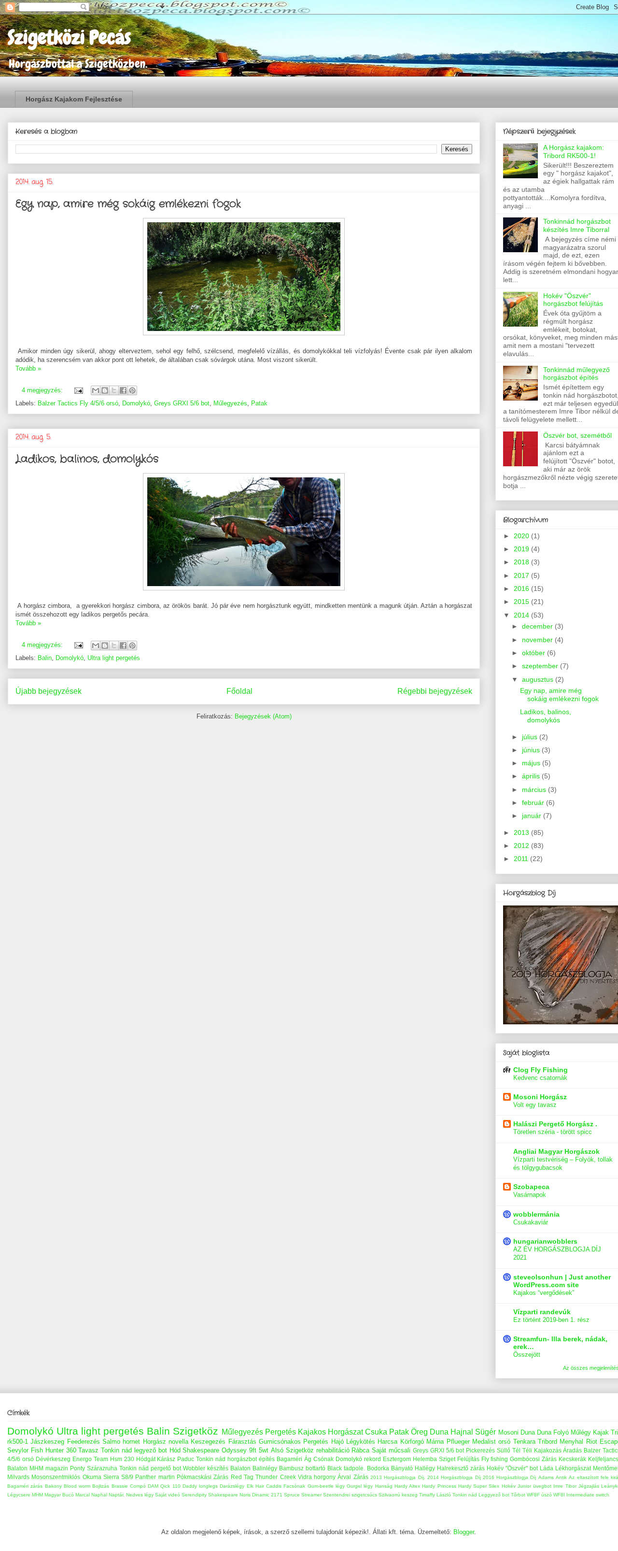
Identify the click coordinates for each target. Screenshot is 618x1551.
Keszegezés (208, 1441)
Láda (546, 1468)
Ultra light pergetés (113, 657)
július (530, 737)
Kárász (166, 1459)
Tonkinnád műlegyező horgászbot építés (576, 374)
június (532, 750)
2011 (522, 858)
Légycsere (18, 1494)
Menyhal (571, 1441)
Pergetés (280, 1432)
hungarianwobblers (545, 1241)
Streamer (311, 1494)
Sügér (485, 1432)
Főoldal (239, 691)
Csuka (376, 1432)
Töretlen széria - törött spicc (552, 1131)
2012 (522, 845)
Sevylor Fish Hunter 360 (41, 1450)
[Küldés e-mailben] (95, 390)
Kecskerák (572, 1459)
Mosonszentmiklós (55, 1477)
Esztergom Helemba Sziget (419, 1459)
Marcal (82, 1494)
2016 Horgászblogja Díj (509, 1477)
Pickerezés (480, 1450)
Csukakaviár (530, 1222)
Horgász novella (165, 1441)
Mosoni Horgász (540, 1097)
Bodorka (378, 1468)
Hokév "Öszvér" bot (512, 1468)
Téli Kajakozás (542, 1450)
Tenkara (524, 1441)
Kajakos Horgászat (330, 1432)
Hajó (337, 1441)
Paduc (185, 1459)
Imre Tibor (564, 1486)
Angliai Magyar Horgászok (556, 1151)
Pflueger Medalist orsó (479, 1441)
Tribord (547, 1441)
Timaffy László (435, 1494)
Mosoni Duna (516, 1432)
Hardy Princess (439, 1486)
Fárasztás (242, 1441)
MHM (37, 1494)
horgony (325, 1477)
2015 (522, 601)
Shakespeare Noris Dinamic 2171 (245, 1494)
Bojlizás (100, 1486)
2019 (522, 549)
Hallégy (425, 1468)
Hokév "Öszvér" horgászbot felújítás (573, 300)
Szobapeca (531, 1187)
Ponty (77, 1468)
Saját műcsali (391, 1450)
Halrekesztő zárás (461, 1468)
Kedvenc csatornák (540, 1077)
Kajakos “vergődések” (543, 1292)
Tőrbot (518, 1494)
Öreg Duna (430, 1432)
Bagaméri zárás (24, 1486)
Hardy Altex (407, 1486)
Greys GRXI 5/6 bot (182, 403)
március (535, 789)
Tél (516, 1450)
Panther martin (154, 1477)
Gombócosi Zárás (533, 1459)
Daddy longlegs (200, 1486)
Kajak (601, 1432)
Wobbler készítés (205, 1468)
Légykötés (360, 1441)
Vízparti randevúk (542, 1312)
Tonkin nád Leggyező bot (480, 1494)
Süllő (503, 1450)
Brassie (120, 1486)
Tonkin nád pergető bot (150, 1468)
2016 (522, 588)
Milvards (18, 1477)
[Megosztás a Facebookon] (123, 390)
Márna (435, 1441)
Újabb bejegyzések (48, 691)
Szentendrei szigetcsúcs (350, 1494)
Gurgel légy (360, 1486)
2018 (522, 562)
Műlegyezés (230, 403)
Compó (138, 1486)
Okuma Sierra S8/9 (108, 1477)
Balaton (240, 1468)
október (534, 653)
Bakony (53, 1486)
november (538, 640)
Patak (259, 403)
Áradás (572, 1450)
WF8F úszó (539, 1494)
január (532, 815)
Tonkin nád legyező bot (134, 1450)
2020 (522, 536)
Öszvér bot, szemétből (577, 435)
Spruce (292, 1494)
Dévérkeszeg (53, 1459)
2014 (522, 615)
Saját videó (167, 1494)
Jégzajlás (588, 1486)
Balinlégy (265, 1468)
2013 (522, 832)
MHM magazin (48, 1468)
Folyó (561, 1432)
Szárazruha (102, 1468)
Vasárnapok (529, 1194)
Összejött (526, 1354)
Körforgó (412, 1441)
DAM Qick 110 (164, 1486)
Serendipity (194, 1494)
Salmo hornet (121, 1441)
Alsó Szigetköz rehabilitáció (310, 1450)
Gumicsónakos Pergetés (293, 1441)
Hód (175, 1450)
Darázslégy (232, 1486)
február (534, 802)
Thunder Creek (275, 1477)
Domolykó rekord (358, 1459)
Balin (45, 657)
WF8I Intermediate (573, 1494)
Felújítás (468, 1459)
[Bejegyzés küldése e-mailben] (78, 390)
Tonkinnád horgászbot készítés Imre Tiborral (577, 225)
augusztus (538, 679)
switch (602, 1494)
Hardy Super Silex (479, 1486)
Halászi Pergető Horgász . (555, 1124)
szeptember (541, 666)
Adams (546, 1477)
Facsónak (294, 1486)
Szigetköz (195, 1430)
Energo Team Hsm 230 (103, 1459)
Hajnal (461, 1432)
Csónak (323, 1459)
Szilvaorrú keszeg (398, 1494)
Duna (544, 1432)
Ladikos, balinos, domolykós (86, 459)
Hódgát (145, 1459)
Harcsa (387, 1441)
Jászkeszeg (47, 1441)
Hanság (384, 1486)
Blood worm (77, 1486)
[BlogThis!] (105, 390)
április (532, 776)
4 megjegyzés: (43, 390)
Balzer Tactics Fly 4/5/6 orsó (78, 403)
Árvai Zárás (352, 1477)
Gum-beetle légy (326, 1486)
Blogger (463, 1532)
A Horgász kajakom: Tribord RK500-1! (573, 151)
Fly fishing (494, 1459)
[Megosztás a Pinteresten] (132, 390)
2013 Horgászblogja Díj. (397, 1477)
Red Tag (242, 1477)
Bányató (402, 1468)
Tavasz (88, 1450)
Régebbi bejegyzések (434, 691)
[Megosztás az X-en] (114, 390)
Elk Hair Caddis (264, 1486)
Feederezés (83, 1441)
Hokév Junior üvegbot (527, 1486)
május (532, 763)
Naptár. (117, 1494)
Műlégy (581, 1432)
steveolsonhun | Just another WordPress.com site (562, 1281)
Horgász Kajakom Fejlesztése (74, 99)
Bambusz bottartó (302, 1468)
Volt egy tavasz (535, 1104)
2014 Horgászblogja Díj (454, 1477)
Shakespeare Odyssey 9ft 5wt (225, 1450)
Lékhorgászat (573, 1468)
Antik (561, 1477)
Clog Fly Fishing (540, 1070)
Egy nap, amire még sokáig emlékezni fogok (128, 204)
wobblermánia (536, 1214)
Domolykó (136, 403)
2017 (522, 575)
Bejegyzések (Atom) (263, 716)
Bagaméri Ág (294, 1459)
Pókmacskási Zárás (202, 1477)
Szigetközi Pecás (69, 37)
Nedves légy (140, 1494)
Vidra (305, 1477)
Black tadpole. (346, 1468)
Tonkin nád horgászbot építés (235, 1459)
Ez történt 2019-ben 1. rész (551, 1319)
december (538, 626)
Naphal (99, 1494)
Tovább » (28, 368)
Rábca (360, 1450)
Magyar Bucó (59, 1494)
